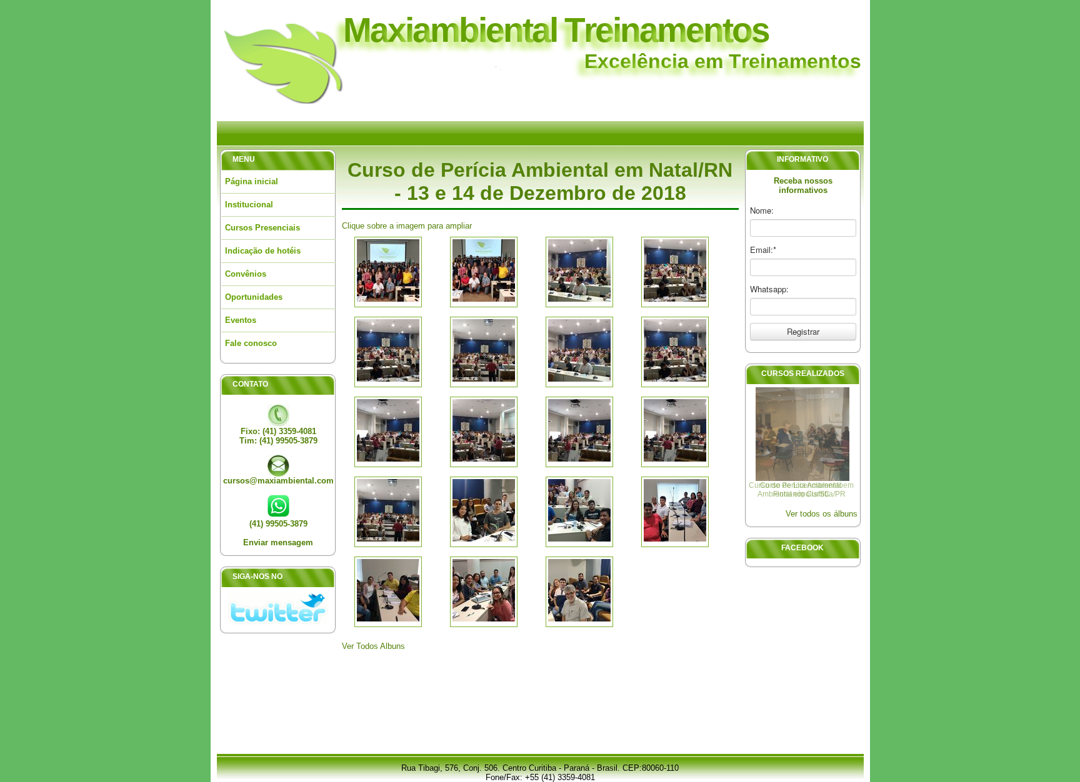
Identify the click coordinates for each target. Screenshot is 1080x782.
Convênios (245, 274)
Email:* (763, 249)
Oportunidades (253, 297)
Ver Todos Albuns (373, 646)
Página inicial (251, 181)
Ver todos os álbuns (822, 513)
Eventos (240, 320)
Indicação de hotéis (263, 250)
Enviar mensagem (278, 542)
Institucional (249, 204)
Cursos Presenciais (262, 227)
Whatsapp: (769, 289)
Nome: (762, 210)
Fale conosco (251, 343)
